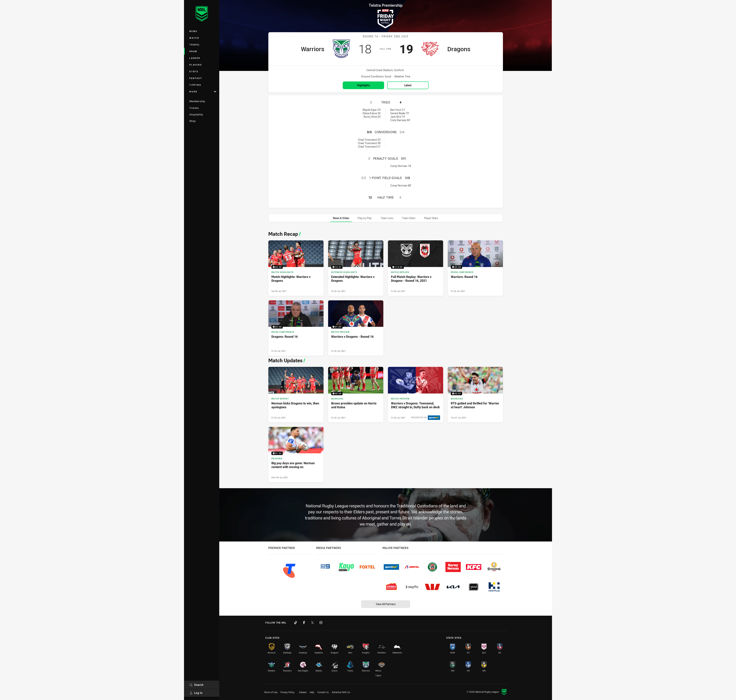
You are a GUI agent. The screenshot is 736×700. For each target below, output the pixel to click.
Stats (193, 71)
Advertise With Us (341, 692)
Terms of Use (270, 692)
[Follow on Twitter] (312, 622)
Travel (194, 44)
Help (312, 692)
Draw (193, 51)
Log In (198, 693)
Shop (192, 121)
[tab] (341, 218)
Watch (194, 37)
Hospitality (196, 114)
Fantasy (195, 78)
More (193, 91)
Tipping (195, 84)
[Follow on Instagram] (320, 622)
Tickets (194, 108)
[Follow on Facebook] (304, 622)
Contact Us (323, 692)
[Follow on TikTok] (295, 622)
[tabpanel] (386, 355)
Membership (197, 101)
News (193, 31)
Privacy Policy (287, 692)
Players (195, 64)
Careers (303, 692)
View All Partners (386, 604)
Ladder (194, 58)
